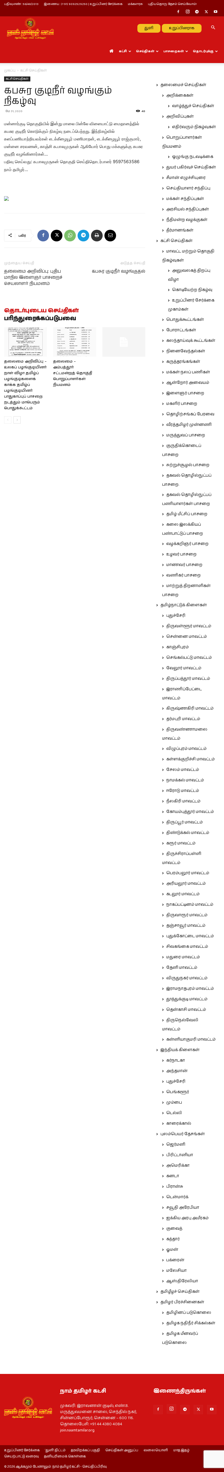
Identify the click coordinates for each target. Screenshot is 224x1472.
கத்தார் (173, 1239)
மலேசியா (176, 1270)
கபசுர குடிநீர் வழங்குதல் (118, 271)
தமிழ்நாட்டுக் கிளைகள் (183, 605)
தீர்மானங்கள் (179, 230)
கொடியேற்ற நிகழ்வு (192, 290)
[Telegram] (196, 12)
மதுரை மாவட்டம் (183, 957)
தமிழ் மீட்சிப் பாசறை (186, 514)
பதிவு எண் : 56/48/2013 (21, 3)
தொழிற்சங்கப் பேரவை (190, 414)
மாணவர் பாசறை (184, 565)
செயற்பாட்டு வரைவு (21, 1456)
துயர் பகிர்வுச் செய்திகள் (191, 167)
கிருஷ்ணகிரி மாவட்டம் (190, 708)
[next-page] (17, 420)
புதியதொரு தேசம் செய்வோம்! (172, 3)
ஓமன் (172, 1249)
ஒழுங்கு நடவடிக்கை (192, 157)
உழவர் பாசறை (181, 554)
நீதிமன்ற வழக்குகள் (186, 220)
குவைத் (174, 1228)
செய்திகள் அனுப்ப (121, 1450)
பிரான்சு (174, 1186)
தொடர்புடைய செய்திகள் (41, 311)
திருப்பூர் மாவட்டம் (184, 822)
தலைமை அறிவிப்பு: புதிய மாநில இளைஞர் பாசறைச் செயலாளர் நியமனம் (33, 277)
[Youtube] (215, 12)
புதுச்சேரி (176, 615)
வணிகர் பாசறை (183, 575)
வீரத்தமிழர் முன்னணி (189, 424)
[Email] (110, 235)
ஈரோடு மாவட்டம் (182, 791)
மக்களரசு (135, 3)
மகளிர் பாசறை (181, 403)
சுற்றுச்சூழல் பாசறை (187, 465)
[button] (213, 28)
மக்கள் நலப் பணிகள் (188, 372)
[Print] (97, 235)
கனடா (172, 1176)
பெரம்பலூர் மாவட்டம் (187, 873)
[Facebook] (178, 12)
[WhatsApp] (70, 235)
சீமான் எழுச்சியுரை (186, 178)
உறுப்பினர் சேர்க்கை (22, 1450)
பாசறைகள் (173, 51)
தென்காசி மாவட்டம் (186, 1009)
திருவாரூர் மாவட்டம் (186, 915)
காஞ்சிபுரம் (177, 647)
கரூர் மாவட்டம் (180, 843)
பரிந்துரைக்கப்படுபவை (40, 319)
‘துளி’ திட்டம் (55, 1450)
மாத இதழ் (181, 1450)
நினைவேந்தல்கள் (185, 351)
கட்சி (123, 51)
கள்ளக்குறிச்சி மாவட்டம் (190, 759)
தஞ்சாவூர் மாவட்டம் (185, 925)
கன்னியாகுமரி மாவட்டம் (191, 1039)
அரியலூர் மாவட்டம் (186, 883)
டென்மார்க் (177, 1197)
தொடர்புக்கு (203, 51)
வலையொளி (156, 1450)
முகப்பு (9, 70)
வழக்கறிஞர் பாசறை (187, 544)
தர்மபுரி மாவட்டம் (183, 719)
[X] (206, 12)
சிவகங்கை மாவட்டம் (187, 946)
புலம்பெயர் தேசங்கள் (182, 1134)
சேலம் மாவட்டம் (182, 770)
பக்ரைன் (175, 1260)
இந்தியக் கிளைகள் (180, 1050)
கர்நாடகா (175, 1060)
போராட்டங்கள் (181, 330)
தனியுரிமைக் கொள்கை (65, 1456)
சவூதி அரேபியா (182, 1207)
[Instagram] (187, 12)
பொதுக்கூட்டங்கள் (185, 319)
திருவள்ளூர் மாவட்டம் (188, 626)
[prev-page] (7, 420)
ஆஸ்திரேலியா (182, 1281)
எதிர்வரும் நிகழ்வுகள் (194, 127)
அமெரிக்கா (178, 1165)
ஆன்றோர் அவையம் (187, 382)
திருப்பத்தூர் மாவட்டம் (188, 678)
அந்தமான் (177, 1071)
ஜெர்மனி (175, 1144)
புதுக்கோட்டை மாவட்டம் (190, 936)
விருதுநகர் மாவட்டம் (186, 978)
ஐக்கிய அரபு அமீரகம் (187, 1218)
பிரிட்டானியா (179, 1155)
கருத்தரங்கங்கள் (183, 361)
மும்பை (174, 1102)
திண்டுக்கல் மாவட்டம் (187, 833)
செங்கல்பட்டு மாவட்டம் (189, 657)
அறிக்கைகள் (179, 95)
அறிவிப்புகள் (180, 116)
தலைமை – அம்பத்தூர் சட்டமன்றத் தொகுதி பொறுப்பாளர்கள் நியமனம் (72, 373)
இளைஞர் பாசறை (185, 393)
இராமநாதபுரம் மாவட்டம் (190, 988)
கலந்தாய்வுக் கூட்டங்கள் (190, 340)
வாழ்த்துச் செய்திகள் (193, 106)
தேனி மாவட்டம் (181, 967)
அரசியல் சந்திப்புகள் (187, 209)
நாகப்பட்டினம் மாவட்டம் (189, 904)
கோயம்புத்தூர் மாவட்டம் (190, 812)
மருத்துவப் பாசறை (185, 435)
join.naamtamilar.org (77, 1430)
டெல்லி (174, 1113)
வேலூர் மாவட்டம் (183, 668)
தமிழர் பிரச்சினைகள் (182, 1302)
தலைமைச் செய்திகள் (183, 85)
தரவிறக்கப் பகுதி (85, 1450)
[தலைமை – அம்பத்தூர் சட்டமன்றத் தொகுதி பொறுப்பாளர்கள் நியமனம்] (74, 342)
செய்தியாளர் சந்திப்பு (188, 188)
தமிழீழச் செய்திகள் (180, 1291)
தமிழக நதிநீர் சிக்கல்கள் (190, 1323)
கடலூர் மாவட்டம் (183, 894)
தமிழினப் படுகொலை (188, 1312)
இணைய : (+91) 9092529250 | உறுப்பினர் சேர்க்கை (83, 3)
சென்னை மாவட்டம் (186, 636)
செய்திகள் (145, 51)
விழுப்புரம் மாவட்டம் (186, 748)
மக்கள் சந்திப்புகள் (185, 199)
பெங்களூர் (177, 1092)
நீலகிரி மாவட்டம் (183, 801)
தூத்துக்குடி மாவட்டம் (186, 999)
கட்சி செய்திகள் (17, 78)
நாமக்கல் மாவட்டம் (185, 780)
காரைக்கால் (178, 1123)
